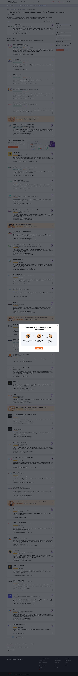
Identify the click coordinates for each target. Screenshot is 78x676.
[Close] (57, 325)
